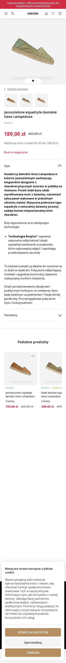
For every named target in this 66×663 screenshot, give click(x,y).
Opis (7, 166)
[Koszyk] (60, 14)
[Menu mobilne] (6, 14)
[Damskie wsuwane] (5, 89)
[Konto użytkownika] (46, 14)
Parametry (10, 315)
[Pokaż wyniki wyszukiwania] (13, 14)
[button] (33, 81)
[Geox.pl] (33, 13)
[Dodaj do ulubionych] (33, 356)
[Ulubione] (53, 14)
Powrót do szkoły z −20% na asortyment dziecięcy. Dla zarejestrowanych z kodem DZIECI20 (33, 4)
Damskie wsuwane (17, 89)
